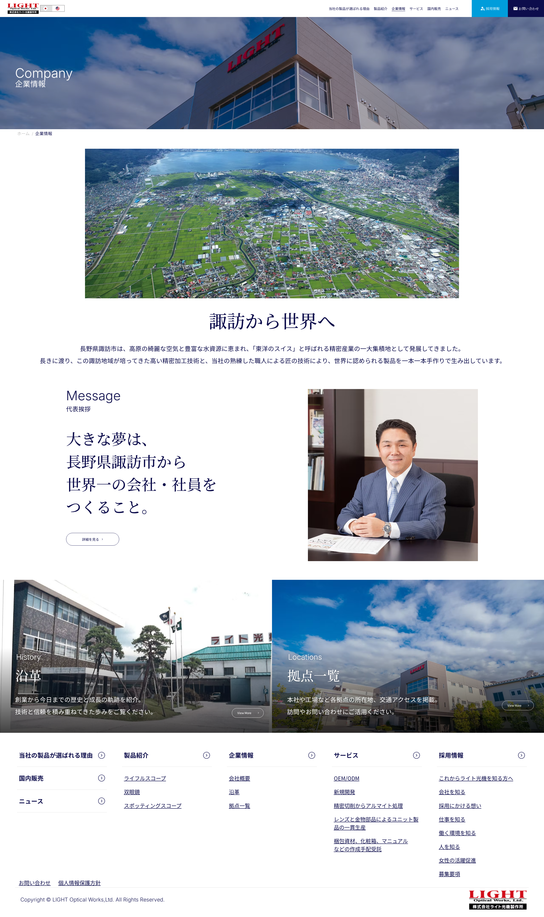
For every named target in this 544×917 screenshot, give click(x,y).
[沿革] (136, 656)
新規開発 (344, 791)
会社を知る (452, 791)
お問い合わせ (35, 882)
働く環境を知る (457, 832)
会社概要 (239, 778)
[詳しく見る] (62, 755)
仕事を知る (452, 819)
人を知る (449, 846)
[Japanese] (46, 8)
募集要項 (449, 873)
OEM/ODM (346, 778)
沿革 (234, 791)
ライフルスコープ (145, 778)
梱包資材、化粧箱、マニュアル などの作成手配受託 (371, 845)
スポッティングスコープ (152, 805)
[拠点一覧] (408, 656)
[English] (58, 8)
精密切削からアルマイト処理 (368, 805)
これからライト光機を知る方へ (476, 778)
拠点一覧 (239, 805)
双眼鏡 (132, 791)
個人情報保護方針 (79, 882)
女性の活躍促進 (457, 860)
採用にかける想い (460, 805)
